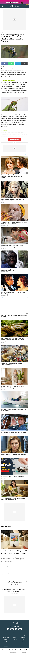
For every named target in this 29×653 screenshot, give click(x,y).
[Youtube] (19, 629)
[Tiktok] (16, 629)
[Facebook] (8, 629)
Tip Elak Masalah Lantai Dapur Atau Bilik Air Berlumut (14, 574)
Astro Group (24, 652)
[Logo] (14, 6)
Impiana (3, 32)
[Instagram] (11, 629)
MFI (12, 568)
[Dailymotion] (21, 629)
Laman (7, 32)
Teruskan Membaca (14, 139)
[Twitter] (13, 629)
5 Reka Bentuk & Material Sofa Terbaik (14, 567)
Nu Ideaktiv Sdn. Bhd (13, 652)
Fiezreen (3, 554)
